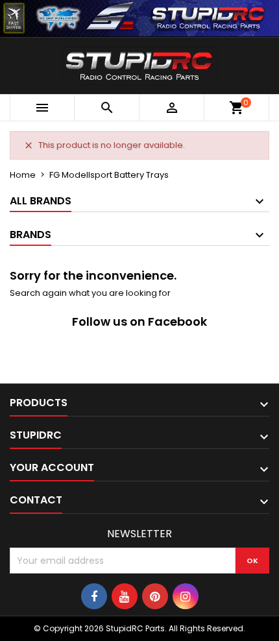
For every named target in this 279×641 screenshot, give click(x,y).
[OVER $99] (139, 17)
